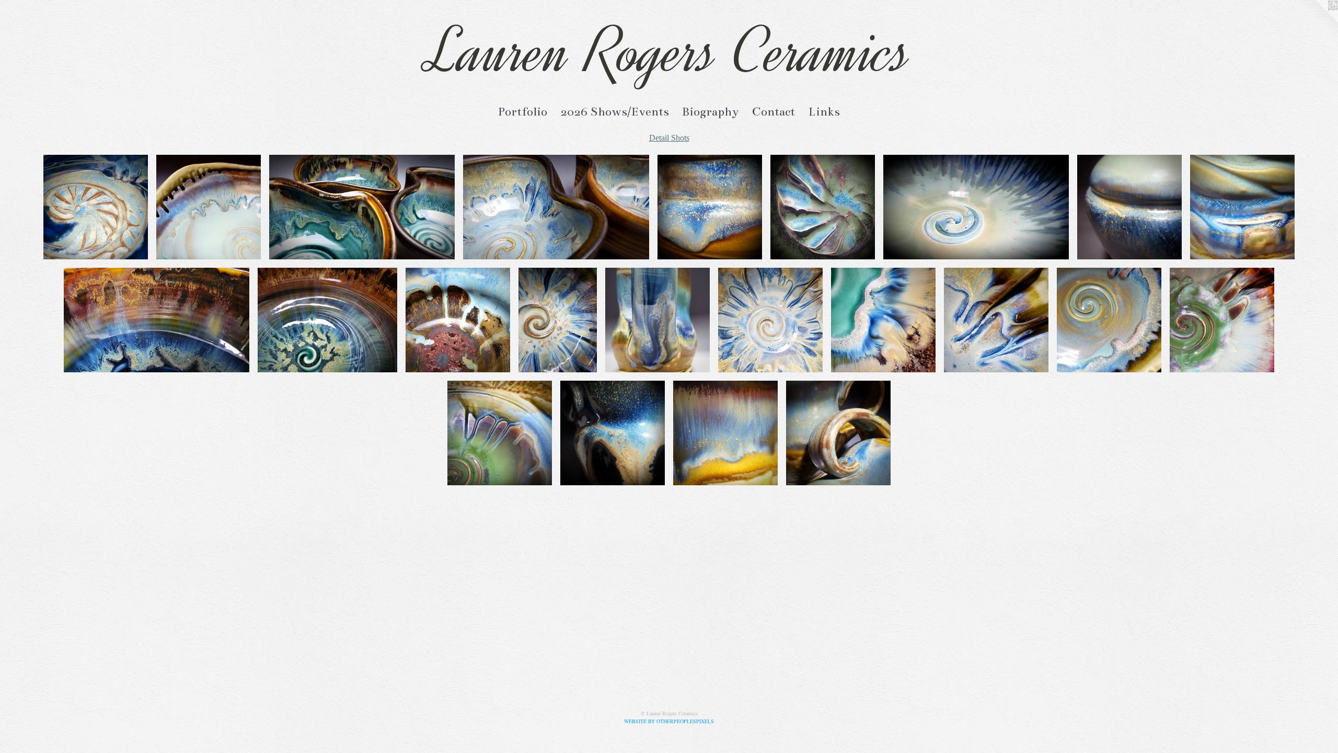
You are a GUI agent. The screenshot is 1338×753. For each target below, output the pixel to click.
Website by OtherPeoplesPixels (669, 721)
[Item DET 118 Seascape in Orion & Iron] (710, 207)
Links (824, 112)
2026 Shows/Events (614, 112)
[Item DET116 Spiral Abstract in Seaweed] (976, 207)
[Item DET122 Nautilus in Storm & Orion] (95, 207)
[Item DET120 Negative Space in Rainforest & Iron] (362, 207)
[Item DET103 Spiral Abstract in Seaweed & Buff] (499, 433)
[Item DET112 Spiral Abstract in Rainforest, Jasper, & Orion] (327, 320)
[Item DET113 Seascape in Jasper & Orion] (157, 320)
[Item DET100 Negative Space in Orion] (838, 433)
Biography (710, 112)
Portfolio (522, 112)
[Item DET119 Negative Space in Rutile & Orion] (556, 207)
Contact (773, 112)
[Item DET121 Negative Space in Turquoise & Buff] (208, 207)
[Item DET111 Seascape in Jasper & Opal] (458, 320)
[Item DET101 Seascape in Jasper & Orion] (725, 433)
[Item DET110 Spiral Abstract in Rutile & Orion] (557, 320)
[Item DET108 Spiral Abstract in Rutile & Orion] (770, 320)
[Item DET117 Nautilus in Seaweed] (822, 207)
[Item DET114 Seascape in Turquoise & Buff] (1242, 207)
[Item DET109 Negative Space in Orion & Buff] (657, 320)
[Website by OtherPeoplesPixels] (1317, 21)
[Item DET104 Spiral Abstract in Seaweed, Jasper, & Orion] (1222, 320)
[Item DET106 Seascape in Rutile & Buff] (996, 320)
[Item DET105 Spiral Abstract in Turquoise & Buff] (1109, 320)
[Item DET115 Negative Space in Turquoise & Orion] (1129, 207)
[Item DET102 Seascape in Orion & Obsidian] (612, 433)
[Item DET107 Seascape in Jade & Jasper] (883, 320)
